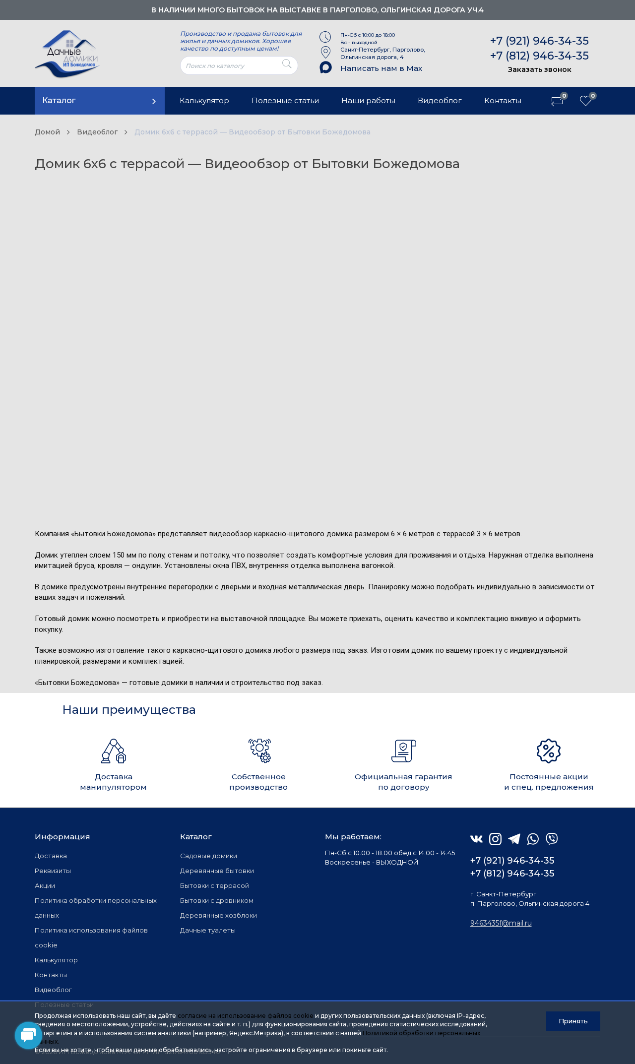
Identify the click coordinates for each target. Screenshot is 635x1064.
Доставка (51, 856)
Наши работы (368, 100)
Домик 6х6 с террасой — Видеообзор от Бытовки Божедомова (252, 131)
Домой (47, 131)
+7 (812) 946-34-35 (539, 56)
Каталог (58, 100)
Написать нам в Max (381, 68)
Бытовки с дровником (217, 900)
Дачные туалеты (208, 930)
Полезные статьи (285, 100)
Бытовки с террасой (214, 885)
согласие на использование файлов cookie (246, 1015)
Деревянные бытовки (217, 871)
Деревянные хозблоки (218, 915)
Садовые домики (208, 856)
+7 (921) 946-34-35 (539, 41)
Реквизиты (53, 871)
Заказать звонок (540, 69)
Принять (573, 1021)
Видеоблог (440, 100)
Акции (45, 885)
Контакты (502, 100)
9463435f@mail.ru (501, 923)
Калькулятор (204, 100)
